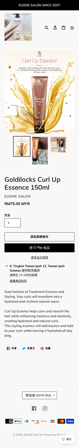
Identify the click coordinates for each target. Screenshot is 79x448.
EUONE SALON (33, 434)
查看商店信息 (18, 281)
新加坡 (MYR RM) (38, 395)
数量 (7, 215)
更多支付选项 (39, 257)
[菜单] (72, 27)
